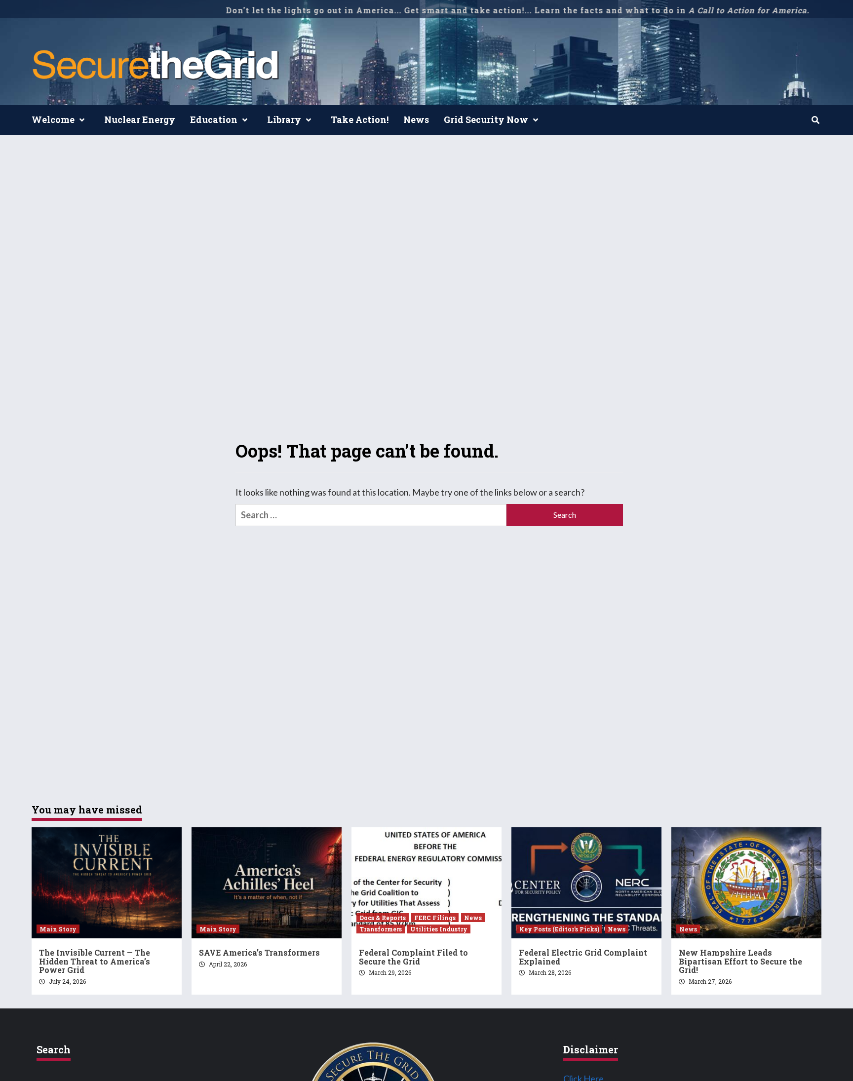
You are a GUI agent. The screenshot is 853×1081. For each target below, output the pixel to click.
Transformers (380, 929)
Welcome (53, 119)
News (416, 119)
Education (213, 119)
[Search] (815, 120)
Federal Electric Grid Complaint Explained (583, 956)
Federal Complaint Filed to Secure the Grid (413, 956)
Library (284, 119)
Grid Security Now (486, 119)
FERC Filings (435, 918)
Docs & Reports (382, 918)
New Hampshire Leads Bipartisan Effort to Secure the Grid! (740, 961)
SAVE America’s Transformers (259, 952)
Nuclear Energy (139, 119)
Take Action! (359, 119)
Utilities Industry (438, 929)
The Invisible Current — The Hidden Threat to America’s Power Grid (94, 961)
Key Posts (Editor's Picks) (559, 929)
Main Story (58, 929)
